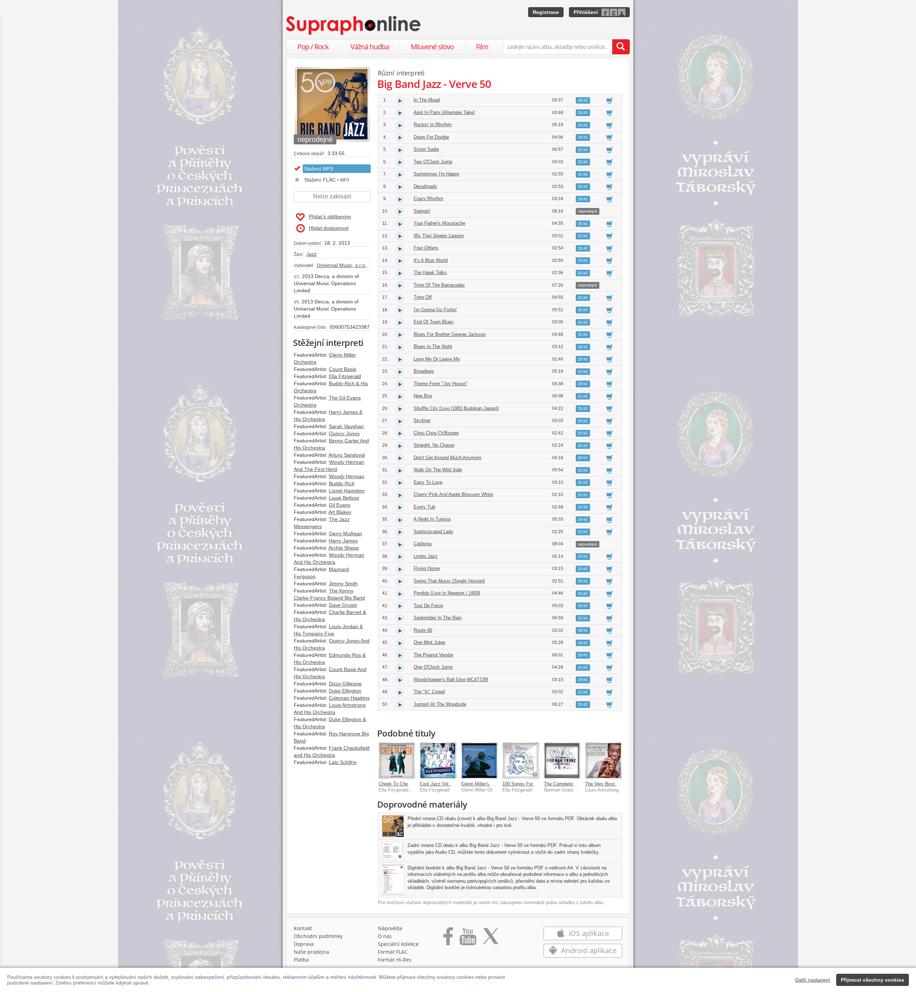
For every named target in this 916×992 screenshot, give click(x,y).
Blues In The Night (433, 346)
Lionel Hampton (347, 490)
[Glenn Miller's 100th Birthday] (479, 760)
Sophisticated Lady (433, 531)
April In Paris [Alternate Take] (444, 112)
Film (482, 46)
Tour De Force (428, 605)
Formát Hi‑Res (394, 959)
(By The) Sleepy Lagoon (439, 235)
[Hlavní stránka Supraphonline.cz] (354, 25)
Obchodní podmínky (318, 936)
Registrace (546, 12)
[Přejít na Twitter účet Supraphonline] (491, 938)
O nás (385, 936)
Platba (301, 959)
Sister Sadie (426, 149)
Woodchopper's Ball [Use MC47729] (451, 679)
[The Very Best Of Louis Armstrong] (603, 760)
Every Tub (424, 507)
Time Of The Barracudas (439, 285)
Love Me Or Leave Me (437, 359)
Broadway (424, 371)
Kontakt (303, 928)
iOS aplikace (588, 933)
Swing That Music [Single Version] (449, 581)
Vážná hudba (369, 46)
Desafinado (425, 186)
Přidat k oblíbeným (330, 216)
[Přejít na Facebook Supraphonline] (448, 938)
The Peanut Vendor (433, 655)
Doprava (304, 944)
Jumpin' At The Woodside (440, 704)
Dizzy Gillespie (345, 683)
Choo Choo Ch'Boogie (436, 433)
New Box (423, 395)
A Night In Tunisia (432, 519)
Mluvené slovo (432, 46)
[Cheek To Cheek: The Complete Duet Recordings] (397, 760)
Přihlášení (586, 12)
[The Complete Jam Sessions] (562, 760)
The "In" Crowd (429, 691)
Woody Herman (346, 476)
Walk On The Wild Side (438, 469)
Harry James (343, 541)
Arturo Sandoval (346, 455)
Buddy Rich (342, 483)
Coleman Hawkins (349, 698)
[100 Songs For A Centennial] (521, 760)
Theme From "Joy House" (440, 383)
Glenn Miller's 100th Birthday (491, 784)
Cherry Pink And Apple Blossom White (453, 494)
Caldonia (423, 543)
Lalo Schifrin (343, 762)
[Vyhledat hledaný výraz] (621, 46)
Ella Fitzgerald (345, 376)
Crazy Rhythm (428, 198)
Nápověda (390, 928)
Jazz (311, 254)
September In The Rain (438, 617)
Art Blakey (339, 512)
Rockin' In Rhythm (433, 124)
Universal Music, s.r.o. (341, 265)
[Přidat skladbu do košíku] (609, 100)
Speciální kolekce (398, 944)
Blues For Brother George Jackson (450, 334)
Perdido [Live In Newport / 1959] (447, 593)
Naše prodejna (311, 951)
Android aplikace (588, 950)
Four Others (426, 248)
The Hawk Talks (430, 272)
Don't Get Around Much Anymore (447, 457)
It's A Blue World (431, 260)
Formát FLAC (393, 951)
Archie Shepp (343, 548)
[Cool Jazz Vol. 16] (438, 760)
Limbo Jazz (426, 556)
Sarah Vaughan (346, 426)
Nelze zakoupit (332, 196)
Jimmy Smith (343, 583)
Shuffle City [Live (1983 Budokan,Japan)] (456, 408)
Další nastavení (812, 980)
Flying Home (427, 568)
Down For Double (431, 137)
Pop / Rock (313, 46)
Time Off (423, 297)
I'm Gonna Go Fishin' (435, 309)
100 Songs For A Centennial (531, 784)
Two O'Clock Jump (433, 161)
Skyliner (422, 420)
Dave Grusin (343, 605)
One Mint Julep (429, 642)
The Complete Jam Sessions (574, 784)
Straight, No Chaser (434, 445)
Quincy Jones (344, 433)
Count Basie (342, 369)
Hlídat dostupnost (329, 228)
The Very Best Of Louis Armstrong (620, 784)
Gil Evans (339, 505)
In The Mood (427, 100)
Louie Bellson (344, 498)
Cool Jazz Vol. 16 (438, 784)
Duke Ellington (345, 691)
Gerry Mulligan (345, 533)
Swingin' (422, 211)
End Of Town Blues (434, 321)
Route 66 (423, 630)
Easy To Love (428, 482)
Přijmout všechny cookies (872, 980)
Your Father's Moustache (439, 223)
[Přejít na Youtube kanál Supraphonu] (468, 938)
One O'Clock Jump (433, 667)
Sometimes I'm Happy (436, 174)
